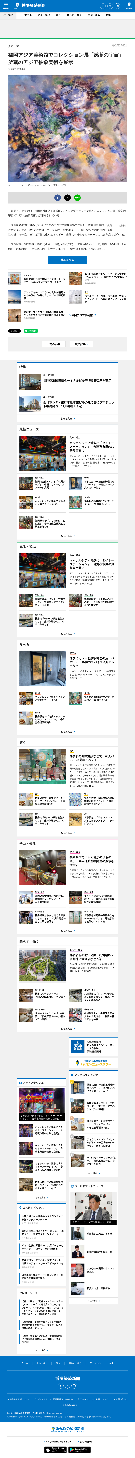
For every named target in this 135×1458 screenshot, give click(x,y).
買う (58, 14)
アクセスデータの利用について (94, 1399)
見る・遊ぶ (44, 14)
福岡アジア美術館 (18, 69)
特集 (108, 14)
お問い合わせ (122, 1399)
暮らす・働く (74, 14)
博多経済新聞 (29, 5)
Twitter (110, 6)
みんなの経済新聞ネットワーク (67, 1429)
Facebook (103, 6)
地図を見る (67, 259)
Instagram (117, 6)
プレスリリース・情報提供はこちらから (55, 1399)
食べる (28, 14)
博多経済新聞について (19, 1399)
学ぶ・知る (94, 14)
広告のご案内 (71, 1404)
